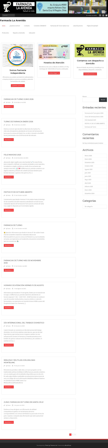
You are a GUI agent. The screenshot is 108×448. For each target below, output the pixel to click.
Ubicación (32, 33)
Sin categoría (88, 206)
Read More (8, 106)
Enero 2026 (88, 159)
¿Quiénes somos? (17, 85)
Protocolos (5, 33)
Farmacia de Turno (13, 225)
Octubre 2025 (89, 166)
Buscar (85, 96)
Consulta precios (89, 74)
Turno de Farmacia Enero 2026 (18, 122)
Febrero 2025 (89, 186)
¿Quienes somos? (14, 26)
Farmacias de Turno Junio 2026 (18, 99)
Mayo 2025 (88, 180)
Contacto (27, 26)
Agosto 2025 (88, 169)
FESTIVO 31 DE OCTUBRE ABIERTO (18, 192)
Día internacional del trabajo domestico (24, 323)
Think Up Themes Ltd (51, 445)
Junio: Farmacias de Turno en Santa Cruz (23, 402)
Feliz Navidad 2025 (12, 155)
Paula (8, 102)
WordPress (68, 445)
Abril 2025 (88, 183)
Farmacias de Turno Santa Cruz (59, 26)
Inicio (3, 26)
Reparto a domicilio (19, 33)
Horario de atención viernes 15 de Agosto (24, 285)
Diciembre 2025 (89, 162)
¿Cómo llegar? (53, 73)
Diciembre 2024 (89, 193)
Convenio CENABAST (40, 26)
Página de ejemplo (92, 26)
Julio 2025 (88, 173)
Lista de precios (78, 26)
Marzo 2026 (88, 156)
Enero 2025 (88, 190)
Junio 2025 (88, 176)
